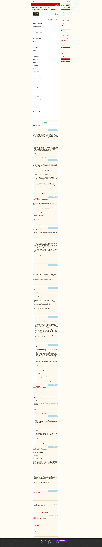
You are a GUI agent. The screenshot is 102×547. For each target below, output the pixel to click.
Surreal (65, 40)
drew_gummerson (41, 199)
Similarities (38, 373)
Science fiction (66, 38)
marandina (40, 449)
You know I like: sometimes (40, 430)
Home (33, 7)
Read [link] (62, 47)
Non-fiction (66, 12)
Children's (62, 20)
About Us (42, 541)
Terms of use (50, 541)
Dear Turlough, (36, 289)
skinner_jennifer (38, 16)
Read (37, 7)
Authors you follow (63, 56)
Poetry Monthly (63, 15)
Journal (62, 30)
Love (64, 30)
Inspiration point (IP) (63, 52)
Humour (62, 25)
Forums (44, 7)
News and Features (63, 51)
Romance (62, 38)
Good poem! (35, 517)
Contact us (42, 544)
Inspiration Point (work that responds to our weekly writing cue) (65, 28)
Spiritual (62, 40)
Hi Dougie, (35, 397)
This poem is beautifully (36, 386)
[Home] (51, 4)
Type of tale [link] (63, 9)
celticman (40, 493)
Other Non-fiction (63, 35)
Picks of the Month (63, 55)
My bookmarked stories (64, 57)
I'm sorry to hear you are (36, 131)
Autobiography (63, 18)
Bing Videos (34, 116)
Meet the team (43, 543)
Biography (62, 12)
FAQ (41, 542)
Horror (67, 23)
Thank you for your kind (37, 525)
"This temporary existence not (37, 448)
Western (66, 43)
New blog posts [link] (63, 61)
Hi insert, (35, 173)
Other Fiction (65, 33)
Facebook (44, 123)
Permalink (35, 174)
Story (66, 15)
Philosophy (68, 35)
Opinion (62, 33)
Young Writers (63, 45)
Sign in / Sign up (64, 1)
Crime (65, 20)
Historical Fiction (63, 23)
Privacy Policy (50, 542)
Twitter (46, 123)
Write (40, 7)
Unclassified (62, 43)
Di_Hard (39, 230)
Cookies (49, 543)
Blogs (48, 7)
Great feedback (63, 54)
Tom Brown (40, 518)
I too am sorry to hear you (37, 198)
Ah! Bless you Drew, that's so (38, 211)
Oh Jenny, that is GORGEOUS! (37, 229)
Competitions (63, 53)
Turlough (42, 319)
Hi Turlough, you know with (40, 346)
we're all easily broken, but (37, 492)
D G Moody (40, 387)
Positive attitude (37, 318)
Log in (34, 125)
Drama (68, 20)
